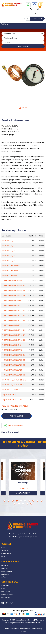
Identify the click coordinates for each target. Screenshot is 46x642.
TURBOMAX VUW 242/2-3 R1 (13, 330)
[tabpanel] (23, 74)
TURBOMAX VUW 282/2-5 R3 (13, 320)
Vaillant (36, 142)
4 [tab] (17, 501)
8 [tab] (33, 501)
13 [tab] (23, 503)
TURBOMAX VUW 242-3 (11, 345)
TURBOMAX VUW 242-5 (11, 300)
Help (35, 13)
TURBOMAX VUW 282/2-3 (12, 350)
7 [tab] (29, 501)
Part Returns (5, 592)
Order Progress (7, 595)
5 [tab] (21, 501)
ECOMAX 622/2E (8, 260)
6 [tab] (25, 501)
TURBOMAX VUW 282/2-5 (12, 305)
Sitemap (24, 631)
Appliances (5, 574)
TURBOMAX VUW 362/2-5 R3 (13, 375)
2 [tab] (23, 108)
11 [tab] (15, 503)
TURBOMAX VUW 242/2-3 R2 (13, 335)
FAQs (3, 557)
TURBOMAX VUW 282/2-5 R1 (13, 310)
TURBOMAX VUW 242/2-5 (12, 280)
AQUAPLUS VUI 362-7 (10, 394)
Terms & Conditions (12, 628)
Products (4, 565)
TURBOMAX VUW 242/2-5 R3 (13, 295)
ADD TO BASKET (16, 416)
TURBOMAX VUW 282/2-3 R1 (13, 355)
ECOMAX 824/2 (8, 241)
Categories (5, 568)
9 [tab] (37, 501)
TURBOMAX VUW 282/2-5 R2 (13, 315)
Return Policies (25, 628)
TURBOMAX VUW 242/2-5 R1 (13, 285)
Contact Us (5, 165)
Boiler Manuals (6, 554)
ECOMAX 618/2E (8, 255)
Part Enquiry (5, 597)
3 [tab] (26, 108)
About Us (4, 551)
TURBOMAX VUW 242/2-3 (12, 325)
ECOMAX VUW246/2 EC (11, 265)
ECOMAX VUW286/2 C (10, 270)
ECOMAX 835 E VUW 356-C (12, 390)
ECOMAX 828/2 (8, 246)
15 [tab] (31, 503)
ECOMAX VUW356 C (9, 275)
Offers (3, 577)
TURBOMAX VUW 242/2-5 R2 (13, 290)
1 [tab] (20, 108)
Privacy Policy (37, 628)
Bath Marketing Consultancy (31, 622)
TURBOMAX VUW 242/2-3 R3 (13, 340)
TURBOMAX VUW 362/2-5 (12, 370)
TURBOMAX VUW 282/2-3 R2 (13, 360)
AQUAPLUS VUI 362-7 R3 (12, 399)
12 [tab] (19, 503)
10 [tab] (41, 501)
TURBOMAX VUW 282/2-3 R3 (13, 365)
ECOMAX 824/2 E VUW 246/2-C (14, 380)
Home (3, 548)
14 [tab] (27, 503)
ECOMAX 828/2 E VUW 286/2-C (14, 385)
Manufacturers (6, 571)
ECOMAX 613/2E (8, 250)
